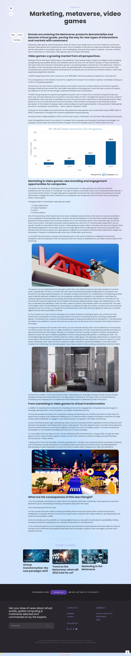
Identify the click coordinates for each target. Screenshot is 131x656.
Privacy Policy (55, 642)
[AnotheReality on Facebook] (73, 629)
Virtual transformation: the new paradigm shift (35, 568)
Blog (13, 35)
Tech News (17, 40)
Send (46, 625)
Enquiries (70, 613)
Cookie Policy (65, 642)
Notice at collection (65, 654)
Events (20, 35)
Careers (70, 616)
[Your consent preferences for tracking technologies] (127, 652)
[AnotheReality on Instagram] (70, 629)
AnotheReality (11, 8)
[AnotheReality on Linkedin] (67, 629)
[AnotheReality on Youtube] (76, 629)
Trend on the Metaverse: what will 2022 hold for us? (65, 569)
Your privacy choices (77, 642)
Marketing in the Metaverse (92, 568)
